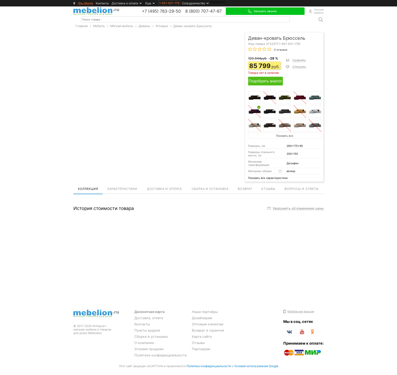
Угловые (161, 26)
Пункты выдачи (147, 330)
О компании (144, 343)
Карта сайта (202, 336)
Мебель (99, 26)
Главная (81, 26)
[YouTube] (301, 332)
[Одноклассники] (312, 332)
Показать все (284, 135)
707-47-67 (211, 11)
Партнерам (201, 349)
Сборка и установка (151, 336)
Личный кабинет (319, 11)
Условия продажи (149, 349)
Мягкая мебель (121, 26)
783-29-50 (170, 11)
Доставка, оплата (148, 318)
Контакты (102, 3)
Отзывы (198, 343)
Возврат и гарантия (208, 330)
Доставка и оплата (125, 3)
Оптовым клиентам (207, 324)
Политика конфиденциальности (160, 355)
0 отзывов (280, 49)
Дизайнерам (202, 318)
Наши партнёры (205, 312)
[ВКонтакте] (289, 332)
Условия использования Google (256, 366)
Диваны (144, 26)
